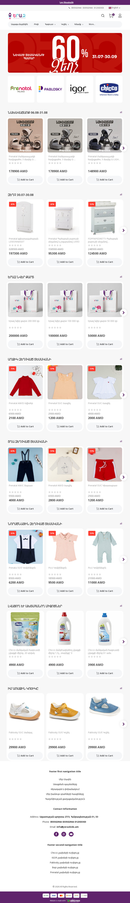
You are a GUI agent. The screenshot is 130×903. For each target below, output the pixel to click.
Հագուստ (49, 24)
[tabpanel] (65, 53)
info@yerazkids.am (68, 826)
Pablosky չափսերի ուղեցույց (65, 862)
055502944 (56, 821)
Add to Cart (27, 179)
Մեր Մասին (65, 779)
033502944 (68, 821)
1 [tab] (62, 68)
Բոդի (36, 24)
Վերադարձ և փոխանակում (65, 789)
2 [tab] (67, 68)
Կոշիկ (64, 24)
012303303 (80, 821)
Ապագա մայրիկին (19, 24)
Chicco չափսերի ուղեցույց (65, 852)
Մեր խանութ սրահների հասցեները (65, 793)
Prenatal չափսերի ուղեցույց (65, 872)
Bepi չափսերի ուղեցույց (65, 867)
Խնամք (78, 24)
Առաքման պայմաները (65, 784)
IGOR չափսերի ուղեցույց (65, 857)
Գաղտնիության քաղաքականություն (65, 798)
